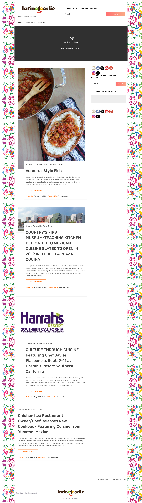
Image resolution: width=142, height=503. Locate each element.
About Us (41, 23)
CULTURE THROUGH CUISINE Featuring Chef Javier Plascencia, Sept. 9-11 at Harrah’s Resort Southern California (52, 361)
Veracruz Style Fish (44, 170)
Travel (50, 226)
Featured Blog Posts (40, 164)
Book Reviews (30, 409)
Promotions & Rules (118, 479)
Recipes (21, 23)
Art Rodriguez (63, 196)
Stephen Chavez (64, 287)
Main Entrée (52, 164)
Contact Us (31, 23)
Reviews (39, 409)
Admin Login (103, 479)
